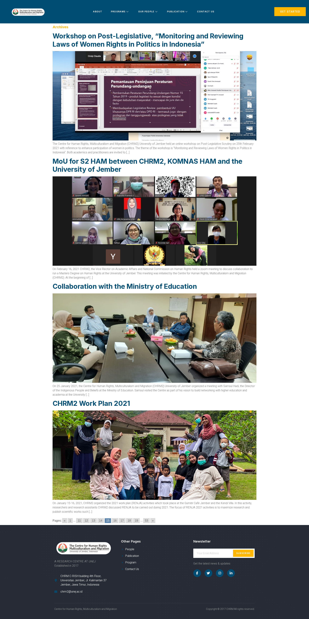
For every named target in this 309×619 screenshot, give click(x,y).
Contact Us (205, 11)
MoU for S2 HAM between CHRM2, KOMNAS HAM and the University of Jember (147, 165)
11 (79, 520)
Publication (175, 11)
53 (146, 520)
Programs (118, 11)
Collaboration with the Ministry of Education (125, 286)
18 (129, 520)
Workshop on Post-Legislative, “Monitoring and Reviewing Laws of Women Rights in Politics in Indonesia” (148, 40)
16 (115, 520)
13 (93, 520)
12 (86, 520)
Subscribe (243, 553)
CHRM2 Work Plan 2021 (91, 403)
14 (100, 520)
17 (122, 520)
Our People (146, 11)
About (97, 11)
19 (136, 520)
